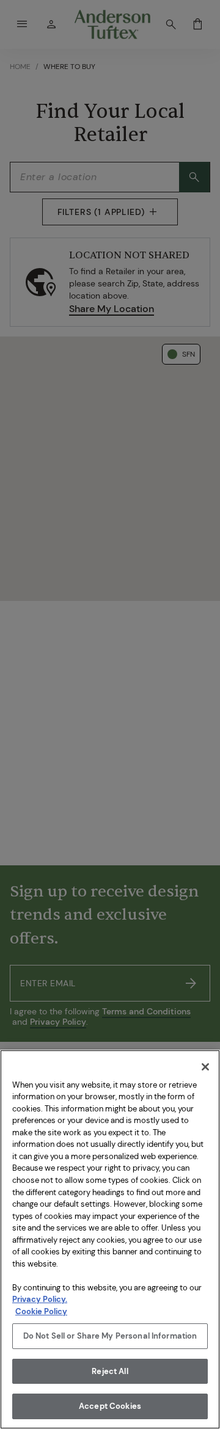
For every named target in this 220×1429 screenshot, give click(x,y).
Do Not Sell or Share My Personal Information (110, 1336)
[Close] (205, 1066)
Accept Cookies (110, 1406)
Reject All (110, 1371)
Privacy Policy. (39, 1299)
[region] (110, 1239)
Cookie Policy (41, 1311)
